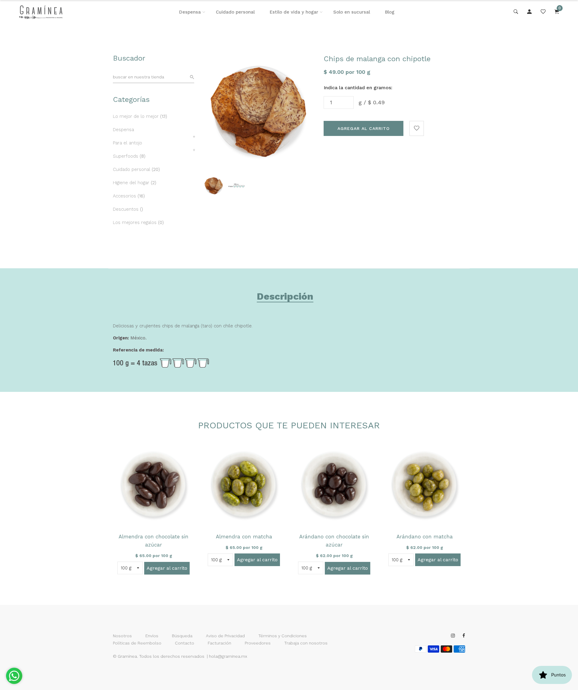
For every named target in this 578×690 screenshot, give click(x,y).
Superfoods (125, 156)
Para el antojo (127, 143)
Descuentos (125, 209)
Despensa (190, 12)
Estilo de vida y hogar (294, 12)
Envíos (151, 635)
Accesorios (124, 196)
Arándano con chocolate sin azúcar (334, 541)
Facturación (219, 643)
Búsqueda (182, 635)
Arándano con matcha (424, 537)
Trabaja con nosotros (306, 643)
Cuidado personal (235, 12)
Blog (389, 12)
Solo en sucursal (351, 12)
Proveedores (258, 643)
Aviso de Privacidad (225, 635)
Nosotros (122, 635)
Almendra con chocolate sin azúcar (153, 541)
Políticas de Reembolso (137, 643)
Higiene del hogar (131, 182)
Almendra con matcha (244, 537)
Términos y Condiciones (282, 635)
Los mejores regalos (135, 222)
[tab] (285, 297)
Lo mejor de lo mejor (136, 116)
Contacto (184, 643)
